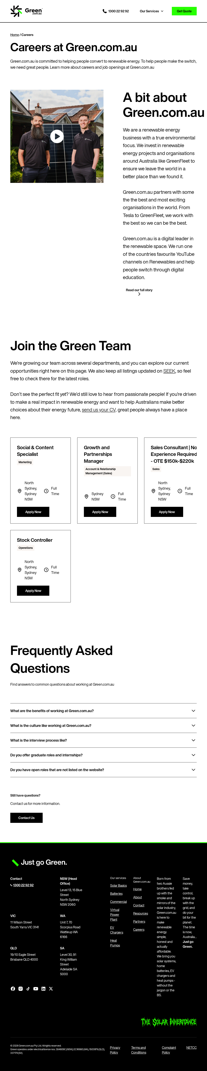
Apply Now (33, 511)
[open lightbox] (57, 136)
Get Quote (184, 11)
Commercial (118, 901)
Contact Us (26, 817)
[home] (26, 11)
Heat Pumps (115, 943)
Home (14, 34)
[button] (153, 11)
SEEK (169, 370)
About (137, 897)
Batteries (116, 893)
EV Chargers (116, 930)
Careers (138, 929)
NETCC (191, 1047)
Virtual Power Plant (114, 914)
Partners (139, 921)
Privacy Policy (115, 1050)
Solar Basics (118, 885)
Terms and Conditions (138, 1050)
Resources (140, 913)
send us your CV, (99, 409)
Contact (138, 905)
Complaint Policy (169, 1050)
